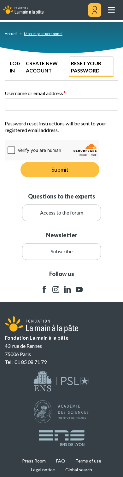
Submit (59, 169)
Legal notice (43, 469)
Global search (78, 469)
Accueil (11, 33)
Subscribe (62, 251)
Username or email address (34, 93)
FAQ (60, 460)
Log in (15, 66)
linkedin (67, 289)
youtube (79, 289)
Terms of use (88, 460)
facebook (44, 289)
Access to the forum (61, 213)
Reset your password (86, 66)
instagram (55, 289)
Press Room (34, 460)
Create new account (42, 66)
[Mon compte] (94, 10)
